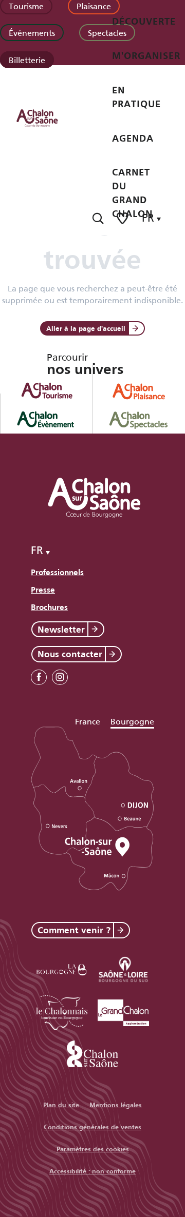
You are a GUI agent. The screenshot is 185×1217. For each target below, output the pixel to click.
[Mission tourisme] (123, 968)
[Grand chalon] (123, 1011)
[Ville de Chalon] (92, 1052)
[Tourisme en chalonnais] (61, 1011)
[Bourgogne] (61, 968)
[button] (98, 218)
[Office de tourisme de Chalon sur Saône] (46, 117)
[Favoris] (123, 218)
